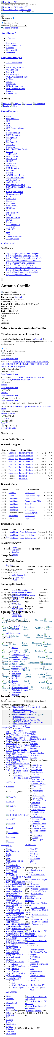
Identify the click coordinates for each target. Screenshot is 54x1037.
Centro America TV (20, 943)
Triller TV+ (16, 978)
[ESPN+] (14, 106)
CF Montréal (19, 738)
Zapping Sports (18, 987)
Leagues (9, 565)
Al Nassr (15, 695)
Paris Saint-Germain (20, 690)
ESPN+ (15, 888)
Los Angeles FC (20, 749)
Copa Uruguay (31, 513)
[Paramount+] (39, 103)
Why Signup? (40, 701)
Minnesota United (38, 824)
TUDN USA (17, 903)
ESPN (14, 872)
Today (14, 547)
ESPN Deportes (18, 884)
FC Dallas (17, 754)
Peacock (15, 921)
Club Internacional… (22, 709)
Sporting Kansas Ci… (23, 778)
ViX (13, 983)
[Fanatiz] (5, 106)
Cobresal (18, 297)
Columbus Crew (39, 800)
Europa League (18, 592)
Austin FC (18, 775)
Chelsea (15, 650)
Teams (9, 637)
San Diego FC (19, 761)
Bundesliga (16, 604)
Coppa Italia (17, 616)
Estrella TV (16, 947)
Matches (9, 537)
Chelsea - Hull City (40, 919)
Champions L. (12, 1003)
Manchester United (19, 657)
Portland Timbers (21, 768)
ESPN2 (15, 879)
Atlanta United (38, 795)
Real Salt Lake (20, 766)
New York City (37, 779)
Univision (16, 919)
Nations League (18, 595)
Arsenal (15, 647)
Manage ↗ (11, 33)
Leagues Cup (17, 626)
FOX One (16, 952)
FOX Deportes (18, 917)
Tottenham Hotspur (20, 659)
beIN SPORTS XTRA (21, 933)
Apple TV (16, 893)
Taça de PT (11, 1031)
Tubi (13, 980)
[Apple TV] (27, 103)
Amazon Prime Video (20, 926)
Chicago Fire (18, 712)
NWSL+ (15, 968)
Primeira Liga (17, 609)
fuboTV (15, 900)
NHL (43, 987)
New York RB (37, 781)
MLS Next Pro (18, 961)
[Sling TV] (16, 103)
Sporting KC (38, 840)
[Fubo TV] (6, 103)
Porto (14, 683)
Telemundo (16, 912)
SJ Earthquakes (37, 812)
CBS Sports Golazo (20, 940)
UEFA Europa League (15, 86)
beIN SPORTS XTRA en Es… (19, 187)
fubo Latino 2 (17, 954)
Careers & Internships (39, 964)
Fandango (16, 950)
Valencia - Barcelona (39, 889)
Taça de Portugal (18, 611)
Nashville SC (18, 707)
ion (13, 959)
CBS (14, 870)
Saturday (15, 552)
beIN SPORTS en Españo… (23, 898)
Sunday (15, 554)
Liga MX (15, 628)
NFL (38, 987)
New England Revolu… (23, 714)
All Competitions (13, 633)
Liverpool (16, 652)
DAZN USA (17, 907)
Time (16, 23)
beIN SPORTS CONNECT (12, 364)
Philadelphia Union (22, 733)
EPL (8, 1017)
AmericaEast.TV (19, 928)
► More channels (8, 243)
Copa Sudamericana (9, 358)
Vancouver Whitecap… (23, 745)
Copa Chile (5, 423)
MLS (8, 1012)
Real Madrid (17, 666)
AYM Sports (17, 931)
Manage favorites (10, 28)
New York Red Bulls (22, 724)
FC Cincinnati (19, 719)
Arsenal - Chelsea (38, 891)
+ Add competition (14, 63)
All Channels (11, 992)
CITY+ (15, 945)
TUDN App (39, 377)
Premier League (18, 597)
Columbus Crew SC (22, 740)
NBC (14, 874)
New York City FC (21, 721)
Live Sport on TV (37, 985)
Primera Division (8, 414)
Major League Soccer (20, 575)
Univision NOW (19, 380)
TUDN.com (6, 380)
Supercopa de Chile (33, 501)
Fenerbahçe (16, 692)
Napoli (14, 678)
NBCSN (15, 910)
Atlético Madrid (18, 669)
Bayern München (19, 685)
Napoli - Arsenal (38, 908)
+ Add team (11, 38)
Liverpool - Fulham (40, 922)
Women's (10, 999)
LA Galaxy (19, 773)
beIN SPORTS (18, 867)
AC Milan (16, 676)
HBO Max (16, 957)
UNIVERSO (17, 914)
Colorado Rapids (20, 759)
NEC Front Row (18, 966)
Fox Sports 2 (17, 891)
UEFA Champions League (17, 77)
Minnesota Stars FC (21, 764)
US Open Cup (17, 577)
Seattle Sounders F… (23, 771)
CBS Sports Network (20, 877)
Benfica (15, 680)
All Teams (10, 782)
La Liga (15, 599)
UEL (8, 1005)
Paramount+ (17, 895)
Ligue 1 (15, 606)
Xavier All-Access (19, 985)
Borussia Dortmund (20, 687)
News (8, 996)
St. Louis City (37, 817)
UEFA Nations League (15, 88)
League (7, 23)
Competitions (7, 57)
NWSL (15, 580)
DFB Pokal (16, 613)
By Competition (18, 351)
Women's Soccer (37, 950)
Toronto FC (19, 728)
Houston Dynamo (20, 747)
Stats (3, 318)
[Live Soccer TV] (9, 2)
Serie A (15, 602)
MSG (14, 964)
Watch (3, 316)
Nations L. (10, 1008)
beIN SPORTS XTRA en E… (24, 936)
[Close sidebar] (2, 279)
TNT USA (16, 976)
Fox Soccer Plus (18, 881)
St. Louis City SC (20, 757)
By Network (6, 351)
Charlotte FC (18, 717)
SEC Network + (18, 973)
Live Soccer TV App (38, 952)
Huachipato (13, 456)
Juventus (15, 671)
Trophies (4, 320)
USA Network (18, 905)
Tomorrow (16, 550)
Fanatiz (15, 865)
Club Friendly (7, 418)
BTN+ (14, 938)
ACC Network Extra (20, 924)
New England (37, 772)
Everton (15, 662)
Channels (10, 787)
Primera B (23, 476)
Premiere (15, 971)
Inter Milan (16, 673)
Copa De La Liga (8, 428)
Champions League (20, 590)
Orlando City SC (20, 726)
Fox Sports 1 (17, 886)
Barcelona (16, 664)
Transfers (5, 323)
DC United (18, 731)
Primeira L (10, 1029)
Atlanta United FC (22, 735)
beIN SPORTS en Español (17, 149)
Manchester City (18, 655)
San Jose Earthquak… (22, 752)
